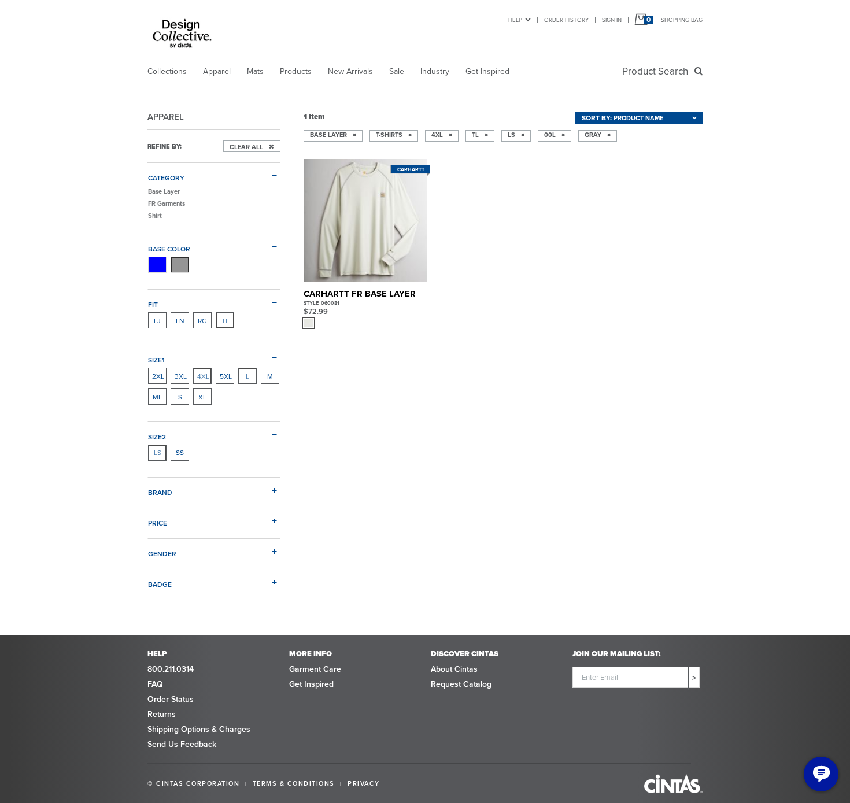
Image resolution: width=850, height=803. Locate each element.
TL (225, 320)
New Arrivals (350, 71)
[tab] (214, 173)
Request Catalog (461, 684)
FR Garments (166, 203)
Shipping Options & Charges (198, 729)
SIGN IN (612, 20)
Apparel (217, 71)
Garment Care (315, 669)
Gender (162, 553)
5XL (226, 376)
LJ (157, 320)
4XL (203, 376)
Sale (396, 71)
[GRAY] (180, 264)
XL (202, 397)
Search (657, 71)
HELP (515, 20)
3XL (181, 376)
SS (180, 452)
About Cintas (454, 669)
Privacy (364, 783)
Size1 (156, 359)
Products (296, 71)
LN (180, 320)
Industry (434, 71)
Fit (153, 304)
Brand (160, 492)
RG (202, 320)
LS (157, 452)
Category (166, 177)
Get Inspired (487, 71)
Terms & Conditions (294, 783)
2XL (158, 376)
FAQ (155, 684)
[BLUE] (157, 264)
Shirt (155, 215)
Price (157, 522)
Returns (161, 714)
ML (157, 397)
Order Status (170, 699)
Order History (566, 20)
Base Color (169, 248)
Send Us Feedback (181, 744)
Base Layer (164, 191)
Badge (160, 584)
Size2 (157, 436)
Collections (167, 71)
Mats (255, 71)
